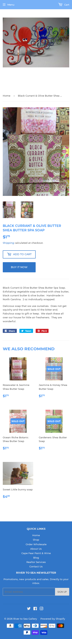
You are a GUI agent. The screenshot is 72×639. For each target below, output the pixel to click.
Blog (36, 557)
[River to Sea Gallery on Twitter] (29, 609)
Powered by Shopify (52, 618)
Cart (66, 4)
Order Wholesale (36, 544)
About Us (36, 548)
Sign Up (62, 591)
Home (6, 95)
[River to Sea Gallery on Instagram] (41, 609)
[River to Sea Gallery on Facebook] (35, 609)
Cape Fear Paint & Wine (36, 553)
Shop (36, 539)
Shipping (8, 242)
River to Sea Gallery (25, 618)
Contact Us (36, 566)
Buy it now (19, 267)
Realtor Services (36, 562)
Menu (10, 4)
